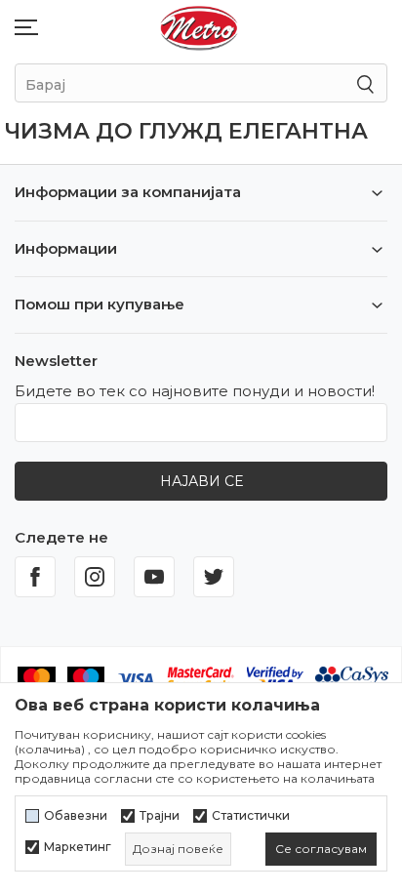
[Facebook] (35, 576)
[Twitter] (213, 576)
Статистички (251, 816)
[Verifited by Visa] (275, 678)
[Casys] (351, 678)
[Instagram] (94, 576)
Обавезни (75, 816)
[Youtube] (154, 576)
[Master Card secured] (201, 678)
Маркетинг (77, 847)
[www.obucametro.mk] (199, 27)
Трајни (160, 816)
